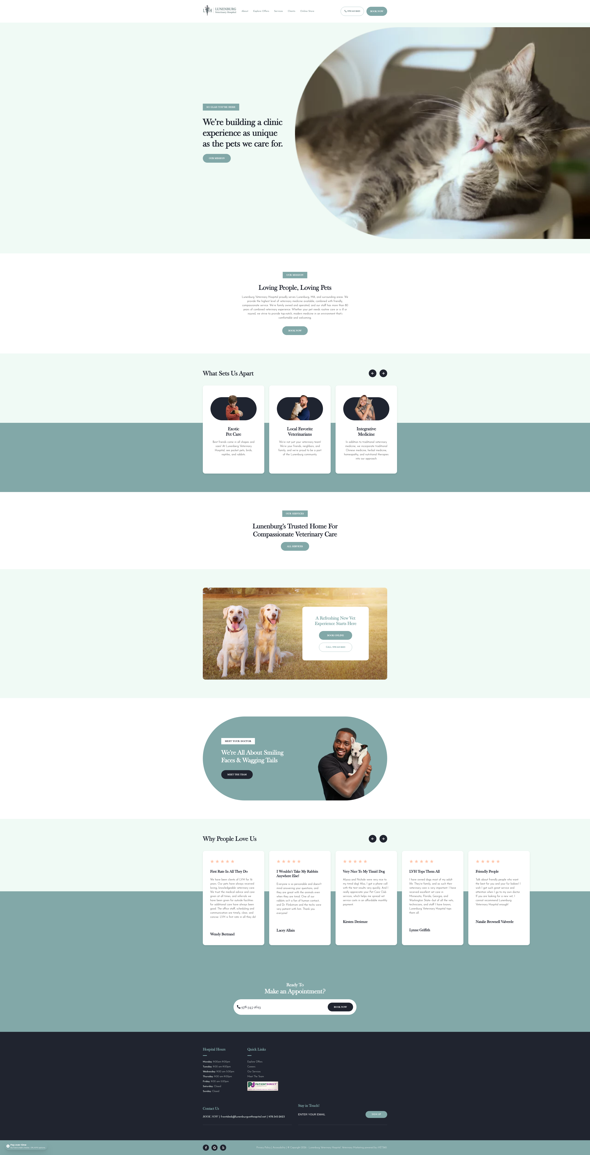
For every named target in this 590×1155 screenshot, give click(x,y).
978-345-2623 (353, 11)
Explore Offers (261, 11)
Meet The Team (237, 774)
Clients (291, 11)
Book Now (376, 11)
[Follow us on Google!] (214, 1148)
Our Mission (217, 158)
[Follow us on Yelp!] (223, 1148)
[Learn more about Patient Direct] (262, 1090)
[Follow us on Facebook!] (206, 1148)
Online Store (307, 11)
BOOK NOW (210, 1116)
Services (278, 11)
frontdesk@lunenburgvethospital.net (244, 1116)
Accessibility (279, 1147)
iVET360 (382, 1147)
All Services (295, 546)
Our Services (254, 1071)
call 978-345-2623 (335, 647)
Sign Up (376, 1114)
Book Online (335, 635)
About (245, 11)
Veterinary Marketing (353, 1147)
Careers (251, 1067)
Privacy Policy (263, 1147)
